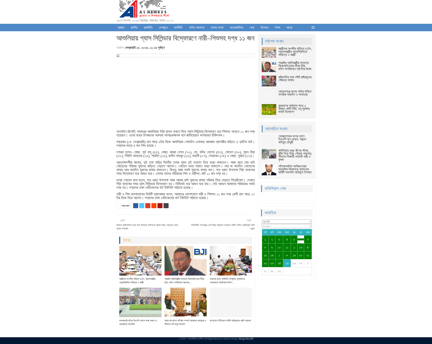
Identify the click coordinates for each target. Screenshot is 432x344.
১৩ (300, 247)
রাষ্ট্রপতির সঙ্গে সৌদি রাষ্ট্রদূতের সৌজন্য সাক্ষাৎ (295, 78)
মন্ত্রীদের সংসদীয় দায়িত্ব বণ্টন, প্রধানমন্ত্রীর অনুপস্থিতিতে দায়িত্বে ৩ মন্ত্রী (295, 52)
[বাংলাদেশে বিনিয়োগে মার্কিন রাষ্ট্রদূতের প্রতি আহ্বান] (231, 302)
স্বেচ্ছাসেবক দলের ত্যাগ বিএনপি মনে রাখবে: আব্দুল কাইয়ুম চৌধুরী (292, 139)
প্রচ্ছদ (121, 27)
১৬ (272, 255)
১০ (279, 247)
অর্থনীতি (178, 27)
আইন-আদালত (197, 27)
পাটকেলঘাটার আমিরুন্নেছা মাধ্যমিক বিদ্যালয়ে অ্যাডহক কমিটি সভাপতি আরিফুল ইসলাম (294, 169)
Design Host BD (246, 338)
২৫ (287, 263)
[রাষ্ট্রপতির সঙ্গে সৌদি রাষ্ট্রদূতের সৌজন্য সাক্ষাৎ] (269, 81)
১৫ (265, 255)
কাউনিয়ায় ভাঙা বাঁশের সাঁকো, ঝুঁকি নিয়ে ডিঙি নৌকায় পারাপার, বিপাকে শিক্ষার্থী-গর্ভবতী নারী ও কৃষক (295, 155)
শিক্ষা (277, 27)
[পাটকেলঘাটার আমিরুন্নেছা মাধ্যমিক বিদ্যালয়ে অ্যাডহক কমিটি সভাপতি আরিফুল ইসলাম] (269, 170)
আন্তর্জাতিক (236, 27)
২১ (307, 255)
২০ (300, 255)
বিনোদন (265, 27)
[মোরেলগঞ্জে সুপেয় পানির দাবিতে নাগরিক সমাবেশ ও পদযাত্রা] (269, 95)
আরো (289, 27)
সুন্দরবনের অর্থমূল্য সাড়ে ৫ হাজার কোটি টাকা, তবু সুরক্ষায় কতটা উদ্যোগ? (294, 109)
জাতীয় (134, 27)
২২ (265, 263)
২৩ (272, 263)
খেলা (251, 27)
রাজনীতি (148, 27)
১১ (287, 247)
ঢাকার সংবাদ (217, 27)
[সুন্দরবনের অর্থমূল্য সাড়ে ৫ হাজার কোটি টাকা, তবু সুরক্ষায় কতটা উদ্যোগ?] (269, 109)
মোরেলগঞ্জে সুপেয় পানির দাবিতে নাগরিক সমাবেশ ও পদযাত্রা (295, 93)
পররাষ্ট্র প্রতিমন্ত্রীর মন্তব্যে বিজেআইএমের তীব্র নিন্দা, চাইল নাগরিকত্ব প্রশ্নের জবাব (294, 66)
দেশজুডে (163, 27)
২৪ (279, 263)
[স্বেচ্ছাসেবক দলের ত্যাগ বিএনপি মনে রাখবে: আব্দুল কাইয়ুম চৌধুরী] (269, 140)
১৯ (294, 255)
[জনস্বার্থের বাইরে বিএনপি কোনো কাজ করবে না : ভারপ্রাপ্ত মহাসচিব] (140, 302)
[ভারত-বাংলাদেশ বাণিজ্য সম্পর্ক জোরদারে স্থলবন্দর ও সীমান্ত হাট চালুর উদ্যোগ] (186, 302)
